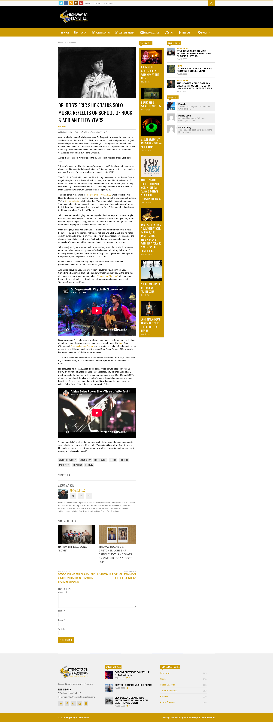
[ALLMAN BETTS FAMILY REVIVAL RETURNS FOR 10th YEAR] (171, 69)
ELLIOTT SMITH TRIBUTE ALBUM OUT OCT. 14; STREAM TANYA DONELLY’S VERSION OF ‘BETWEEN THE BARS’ (151, 189)
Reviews (183, 696)
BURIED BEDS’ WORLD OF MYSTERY (151, 104)
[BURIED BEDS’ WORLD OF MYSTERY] (151, 93)
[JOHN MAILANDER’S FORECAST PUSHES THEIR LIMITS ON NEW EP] (151, 308)
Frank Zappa (64, 465)
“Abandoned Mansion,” (107, 276)
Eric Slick (124, 460)
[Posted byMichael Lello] (63, 498)
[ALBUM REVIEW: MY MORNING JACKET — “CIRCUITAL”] (151, 126)
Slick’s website (72, 201)
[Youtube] (81, 3)
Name (61, 611)
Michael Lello (77, 490)
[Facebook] (66, 3)
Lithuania (89, 465)
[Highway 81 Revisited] (73, 21)
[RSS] (71, 3)
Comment (62, 592)
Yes (120, 343)
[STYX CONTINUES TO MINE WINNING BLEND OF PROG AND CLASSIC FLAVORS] (171, 51)
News (170, 32)
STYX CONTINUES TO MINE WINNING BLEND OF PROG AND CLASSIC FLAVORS (194, 53)
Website (61, 629)
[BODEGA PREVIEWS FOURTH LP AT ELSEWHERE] (109, 675)
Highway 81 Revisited (77, 717)
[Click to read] (76, 534)
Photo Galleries (152, 32)
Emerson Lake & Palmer (81, 346)
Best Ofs (186, 32)
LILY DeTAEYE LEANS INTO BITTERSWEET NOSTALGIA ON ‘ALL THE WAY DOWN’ (131, 700)
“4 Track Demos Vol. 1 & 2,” (99, 195)
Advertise (109, 3)
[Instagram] (76, 3)
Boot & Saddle (100, 460)
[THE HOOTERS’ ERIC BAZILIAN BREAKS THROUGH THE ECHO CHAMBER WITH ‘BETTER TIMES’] (171, 84)
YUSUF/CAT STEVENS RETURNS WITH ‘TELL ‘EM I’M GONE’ (151, 288)
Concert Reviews (127, 32)
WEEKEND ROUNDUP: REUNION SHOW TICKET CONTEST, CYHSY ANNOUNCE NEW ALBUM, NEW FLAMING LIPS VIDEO (76, 577)
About (88, 3)
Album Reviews (102, 32)
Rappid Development (203, 717)
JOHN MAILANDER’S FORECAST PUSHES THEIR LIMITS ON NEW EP (150, 325)
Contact (97, 3)
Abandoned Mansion (67, 460)
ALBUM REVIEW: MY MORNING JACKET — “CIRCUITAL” (151, 143)
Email (60, 620)
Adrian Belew (85, 460)
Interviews (82, 32)
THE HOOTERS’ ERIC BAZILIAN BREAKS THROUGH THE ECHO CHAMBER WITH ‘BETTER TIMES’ (194, 86)
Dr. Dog (113, 460)
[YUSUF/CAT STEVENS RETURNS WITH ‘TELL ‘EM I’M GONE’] (151, 270)
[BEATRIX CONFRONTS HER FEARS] (109, 688)
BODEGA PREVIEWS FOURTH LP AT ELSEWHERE (132, 673)
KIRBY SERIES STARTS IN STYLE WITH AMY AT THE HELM (150, 72)
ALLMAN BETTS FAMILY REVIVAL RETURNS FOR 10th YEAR (195, 69)
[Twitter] (61, 3)
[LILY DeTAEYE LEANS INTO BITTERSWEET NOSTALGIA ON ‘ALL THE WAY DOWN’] (109, 700)
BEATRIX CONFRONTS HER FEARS (133, 685)
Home (66, 32)
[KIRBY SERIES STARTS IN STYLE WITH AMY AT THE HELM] (151, 57)
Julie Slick (77, 465)
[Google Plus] (89, 496)
